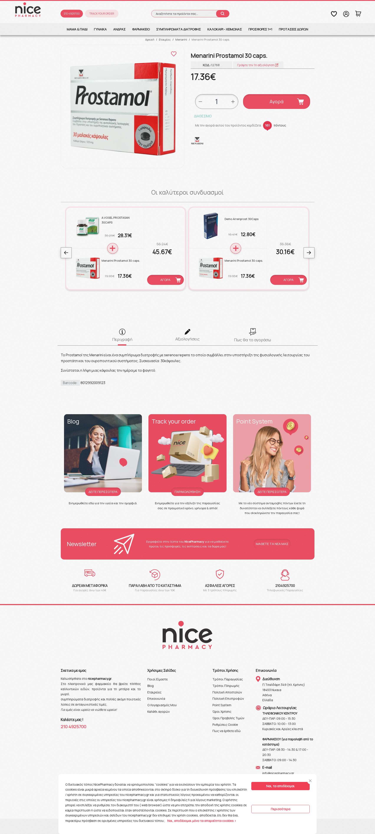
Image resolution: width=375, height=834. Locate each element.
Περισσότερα (280, 809)
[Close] (310, 781)
